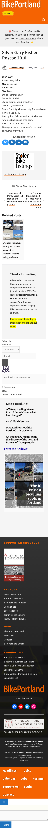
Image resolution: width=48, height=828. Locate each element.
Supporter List (11, 677)
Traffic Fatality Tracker (15, 618)
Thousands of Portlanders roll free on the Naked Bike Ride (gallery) (15, 198)
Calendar (9, 778)
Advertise (8, 635)
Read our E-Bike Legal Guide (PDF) (25, 731)
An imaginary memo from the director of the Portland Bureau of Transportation (22, 439)
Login (28, 786)
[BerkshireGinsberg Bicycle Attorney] (14, 580)
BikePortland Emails (14, 643)
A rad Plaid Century (17, 421)
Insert (6, 824)
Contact (8, 639)
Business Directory (13, 598)
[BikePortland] (21, 4)
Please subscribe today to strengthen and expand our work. (23, 323)
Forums (38, 778)
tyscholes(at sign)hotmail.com (30, 109)
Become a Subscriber (14, 657)
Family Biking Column (14, 614)
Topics (26, 770)
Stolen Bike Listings (16, 68)
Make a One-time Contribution (19, 665)
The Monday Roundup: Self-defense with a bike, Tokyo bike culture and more (33, 200)
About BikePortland (14, 631)
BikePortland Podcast (15, 602)
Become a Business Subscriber (19, 661)
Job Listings (10, 606)
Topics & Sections (13, 594)
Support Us (11, 786)
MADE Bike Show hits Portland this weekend (19, 429)
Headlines (10, 770)
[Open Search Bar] (43, 20)
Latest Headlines (17, 403)
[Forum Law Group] (14, 563)
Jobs (24, 778)
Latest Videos (11, 610)
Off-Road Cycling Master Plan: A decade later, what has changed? (21, 412)
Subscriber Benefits (13, 669)
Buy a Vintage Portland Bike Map (20, 673)
